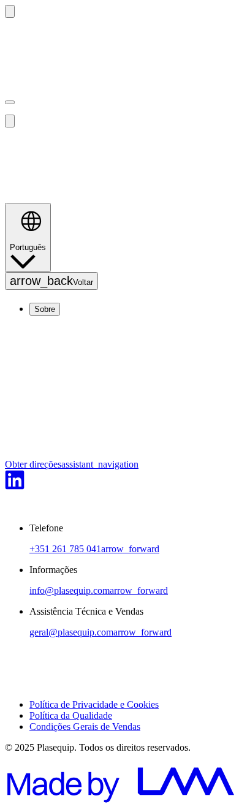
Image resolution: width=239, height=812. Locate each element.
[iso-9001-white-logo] (24, 683)
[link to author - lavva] (119, 801)
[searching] (10, 11)
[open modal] (10, 102)
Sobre (44, 309)
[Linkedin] (15, 486)
